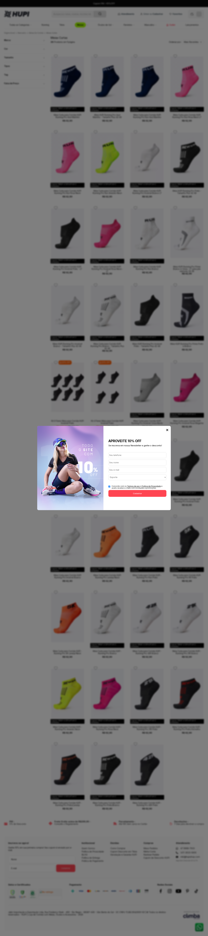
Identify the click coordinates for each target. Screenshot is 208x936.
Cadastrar (137, 493)
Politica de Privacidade (151, 486)
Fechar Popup (167, 430)
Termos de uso (133, 486)
